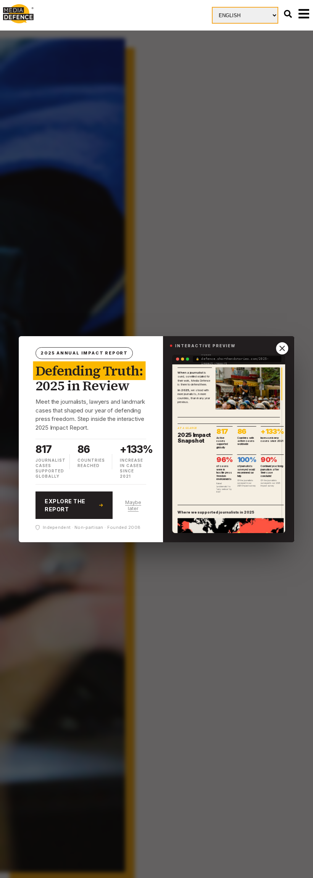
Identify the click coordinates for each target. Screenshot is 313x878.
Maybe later (133, 505)
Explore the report (65, 505)
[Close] (282, 348)
